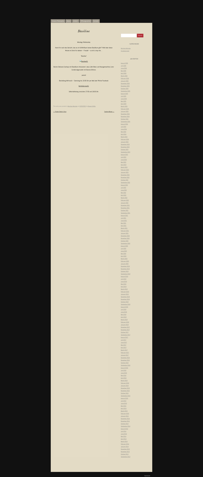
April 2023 (123, 165)
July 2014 (123, 431)
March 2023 (124, 167)
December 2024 (125, 114)
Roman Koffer (92, 106)
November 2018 (125, 299)
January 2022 (124, 203)
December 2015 (125, 388)
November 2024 (125, 116)
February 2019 (125, 292)
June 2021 (124, 221)
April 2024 (123, 134)
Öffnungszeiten (86, 21)
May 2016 (123, 375)
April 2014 (123, 439)
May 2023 (123, 162)
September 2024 (125, 122)
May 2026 (123, 71)
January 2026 (124, 81)
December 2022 (125, 175)
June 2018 (124, 312)
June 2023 (124, 160)
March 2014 (124, 441)
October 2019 (124, 271)
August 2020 (124, 246)
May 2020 (123, 254)
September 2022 (125, 182)
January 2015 (125, 416)
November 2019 (125, 269)
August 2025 (124, 94)
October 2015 (124, 393)
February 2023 (125, 170)
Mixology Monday (72, 106)
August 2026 (124, 63)
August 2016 (124, 368)
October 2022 (124, 180)
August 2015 (124, 398)
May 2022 (123, 193)
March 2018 (124, 320)
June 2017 (124, 342)
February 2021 (125, 231)
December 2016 (125, 358)
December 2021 (125, 205)
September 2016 (125, 365)
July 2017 (123, 340)
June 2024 (124, 129)
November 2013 (125, 452)
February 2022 (125, 200)
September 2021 (125, 213)
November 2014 (125, 421)
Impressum (147, 476)
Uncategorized (125, 51)
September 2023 (125, 152)
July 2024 (123, 127)
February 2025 (125, 109)
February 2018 (125, 322)
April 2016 (123, 378)
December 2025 (125, 83)
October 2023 (124, 149)
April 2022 (123, 195)
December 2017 (125, 327)
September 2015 (125, 396)
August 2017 (124, 337)
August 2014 (124, 429)
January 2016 (125, 386)
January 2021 (124, 233)
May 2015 (123, 406)
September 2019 (125, 274)
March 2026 (124, 76)
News (68, 21)
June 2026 (124, 68)
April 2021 (123, 226)
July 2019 (123, 279)
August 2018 (124, 307)
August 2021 (124, 215)
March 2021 (124, 228)
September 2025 (125, 91)
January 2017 (125, 355)
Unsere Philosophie (58, 21)
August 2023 (124, 155)
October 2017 (124, 332)
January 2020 (124, 264)
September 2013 (125, 457)
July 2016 (123, 370)
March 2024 (124, 137)
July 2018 (123, 309)
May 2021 (123, 223)
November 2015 (125, 391)
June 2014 (124, 434)
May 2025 (123, 101)
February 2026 (125, 78)
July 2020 (123, 248)
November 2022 (125, 177)
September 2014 (125, 426)
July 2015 (123, 401)
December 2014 (125, 419)
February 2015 (125, 413)
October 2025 (124, 88)
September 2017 (125, 335)
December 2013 (125, 449)
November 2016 (125, 360)
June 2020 (124, 251)
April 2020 (123, 256)
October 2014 (124, 424)
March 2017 (124, 350)
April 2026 (123, 73)
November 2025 (125, 86)
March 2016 (124, 380)
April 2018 (123, 317)
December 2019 (125, 266)
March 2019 (124, 289)
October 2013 (124, 454)
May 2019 (123, 284)
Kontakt (95, 21)
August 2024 (124, 124)
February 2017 (125, 353)
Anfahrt (75, 21)
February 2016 (125, 383)
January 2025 (124, 111)
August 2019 (124, 276)
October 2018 (124, 302)
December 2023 (125, 144)
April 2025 (123, 104)
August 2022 (124, 185)
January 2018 (125, 325)
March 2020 (124, 259)
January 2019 (125, 294)
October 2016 (124, 363)
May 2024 (123, 132)
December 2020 (125, 236)
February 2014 (125, 444)
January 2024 (124, 142)
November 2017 (125, 330)
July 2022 (123, 188)
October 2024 (124, 119)
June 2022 (124, 190)
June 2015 (124, 403)
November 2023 (125, 147)
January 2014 (125, 446)
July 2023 (123, 157)
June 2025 (124, 99)
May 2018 (123, 314)
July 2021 (123, 218)
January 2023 (124, 172)
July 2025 (123, 96)
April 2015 (123, 408)
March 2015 (124, 411)
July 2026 (123, 66)
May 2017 (123, 345)
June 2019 (124, 281)
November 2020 (125, 238)
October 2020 (124, 241)
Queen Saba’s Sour (59, 112)
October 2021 (124, 210)
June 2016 (124, 373)
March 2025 (124, 106)
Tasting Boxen (109, 112)
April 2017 (123, 347)
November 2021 (125, 208)
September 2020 (125, 243)
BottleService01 (84, 86)
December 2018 (125, 297)
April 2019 (123, 287)
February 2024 (125, 139)
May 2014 (123, 436)
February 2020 (125, 261)
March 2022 (124, 198)
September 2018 (125, 304)
